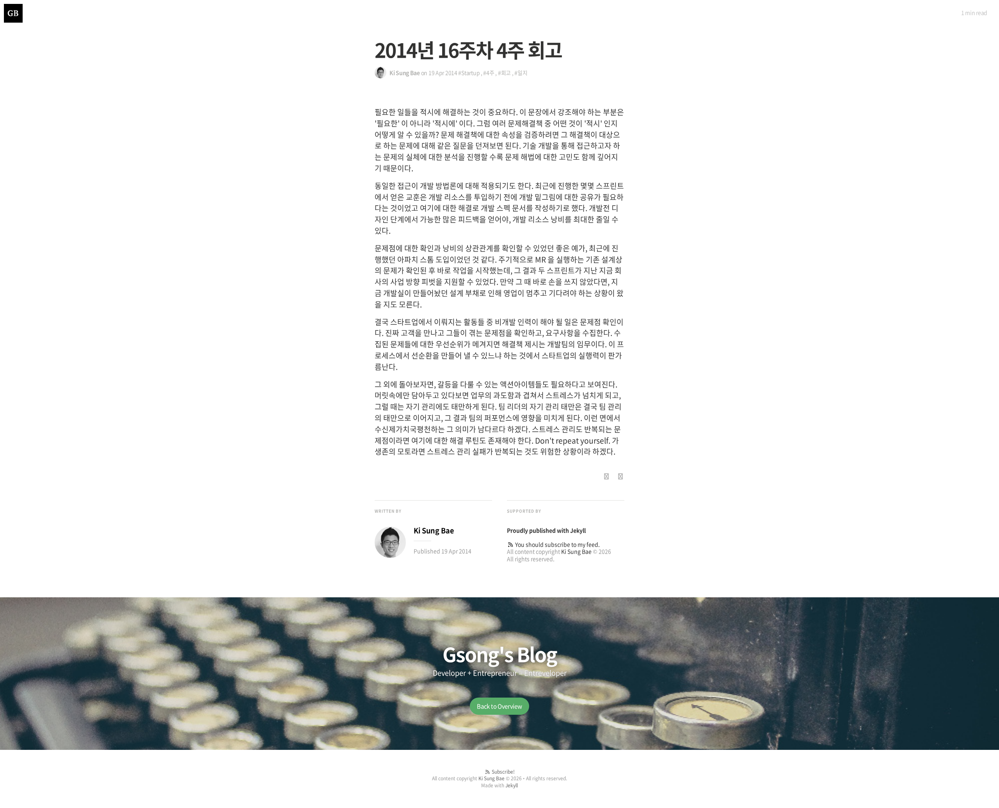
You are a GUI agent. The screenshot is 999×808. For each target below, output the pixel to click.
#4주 (488, 72)
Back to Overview (499, 706)
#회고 (504, 72)
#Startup (469, 72)
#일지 (520, 72)
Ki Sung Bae (576, 551)
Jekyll (578, 530)
